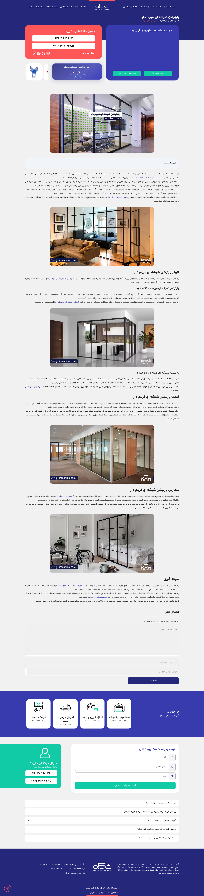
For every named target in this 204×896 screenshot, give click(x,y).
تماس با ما (106, 888)
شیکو (177, 21)
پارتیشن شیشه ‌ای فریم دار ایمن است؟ (160, 803)
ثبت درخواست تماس (125, 785)
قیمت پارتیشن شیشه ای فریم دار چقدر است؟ (157, 838)
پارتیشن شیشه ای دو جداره (59, 278)
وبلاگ (98, 888)
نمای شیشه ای (81, 6)
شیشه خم (157, 6)
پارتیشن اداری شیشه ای (73, 585)
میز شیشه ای (145, 6)
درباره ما (115, 888)
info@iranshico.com (73, 873)
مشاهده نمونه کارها (127, 73)
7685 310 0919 (63, 46)
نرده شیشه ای (169, 6)
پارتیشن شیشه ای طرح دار (118, 197)
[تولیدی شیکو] (102, 8)
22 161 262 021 (63, 38)
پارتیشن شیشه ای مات (99, 597)
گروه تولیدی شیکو (66, 496)
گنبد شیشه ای (66, 6)
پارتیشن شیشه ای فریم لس (68, 302)
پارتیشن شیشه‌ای (130, 6)
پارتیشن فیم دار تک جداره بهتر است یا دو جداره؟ (156, 829)
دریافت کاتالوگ (158, 73)
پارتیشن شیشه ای (32, 386)
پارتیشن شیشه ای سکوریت (143, 177)
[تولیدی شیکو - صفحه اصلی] (102, 869)
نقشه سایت (90, 888)
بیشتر (31, 6)
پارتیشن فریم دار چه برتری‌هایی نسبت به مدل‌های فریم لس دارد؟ (149, 811)
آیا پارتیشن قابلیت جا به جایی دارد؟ (162, 820)
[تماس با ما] (7, 888)
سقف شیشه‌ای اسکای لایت (47, 6)
